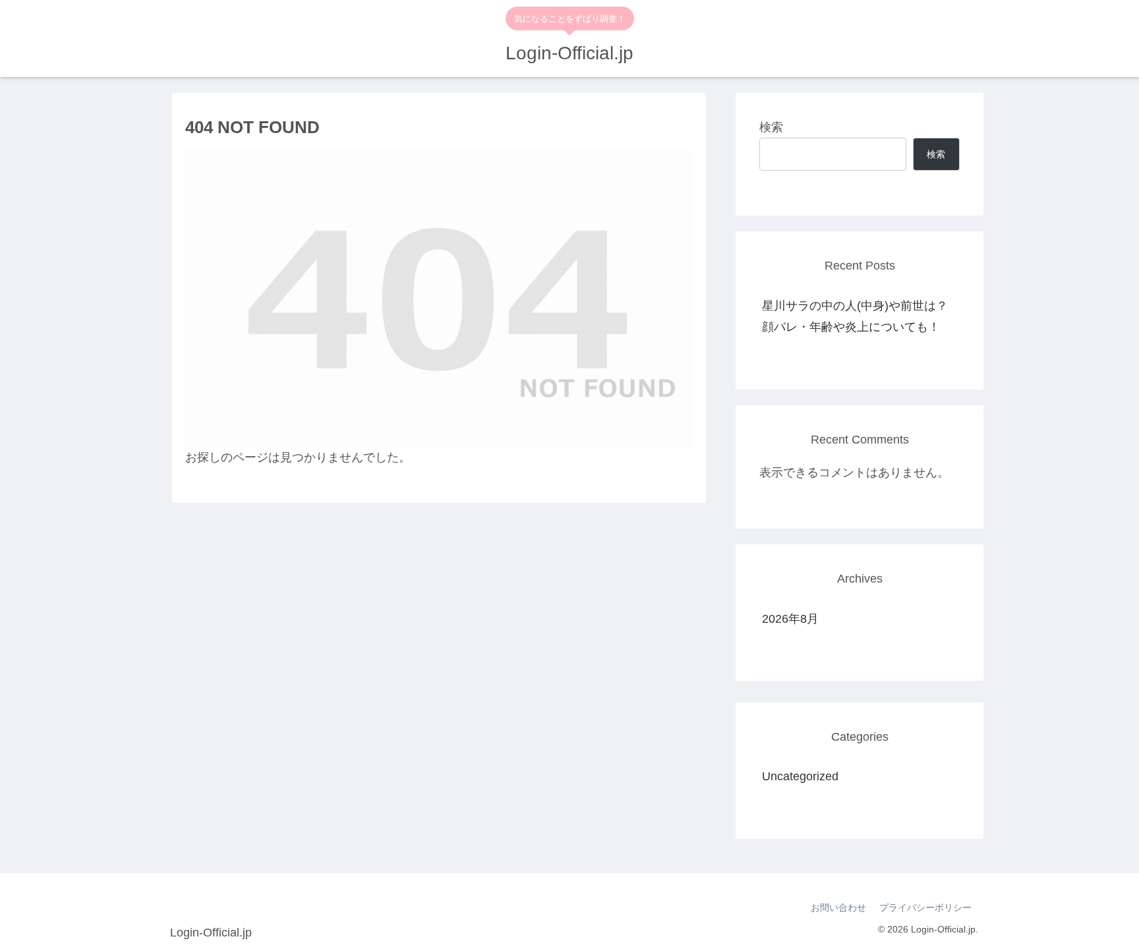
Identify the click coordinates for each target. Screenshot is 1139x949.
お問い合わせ (838, 907)
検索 (771, 127)
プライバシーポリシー (925, 907)
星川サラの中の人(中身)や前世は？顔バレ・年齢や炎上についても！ (855, 316)
